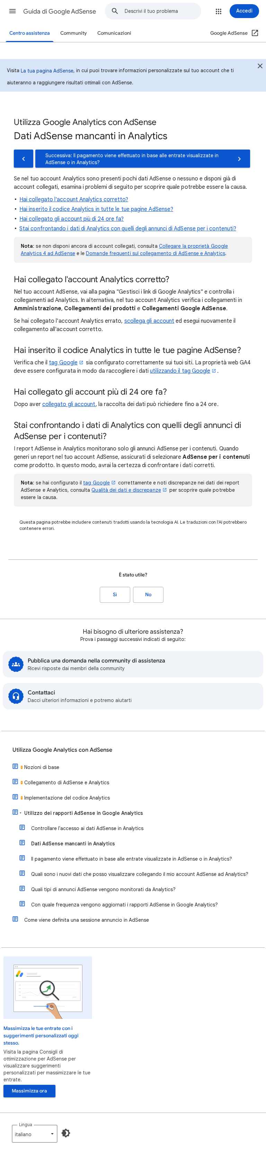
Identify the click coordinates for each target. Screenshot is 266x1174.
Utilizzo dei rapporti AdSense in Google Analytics (83, 813)
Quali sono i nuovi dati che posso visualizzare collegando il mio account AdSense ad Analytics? (139, 874)
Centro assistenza (29, 33)
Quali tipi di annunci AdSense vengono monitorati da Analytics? (103, 889)
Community (73, 33)
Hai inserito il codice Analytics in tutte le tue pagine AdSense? (96, 209)
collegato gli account (69, 404)
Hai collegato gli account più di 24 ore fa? (71, 219)
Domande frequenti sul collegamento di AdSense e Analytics (155, 253)
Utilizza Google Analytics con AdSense (62, 749)
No (148, 595)
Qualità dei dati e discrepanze (126, 490)
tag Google (63, 362)
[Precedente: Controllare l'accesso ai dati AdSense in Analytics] (23, 159)
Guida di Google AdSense (59, 11)
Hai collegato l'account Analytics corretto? (73, 199)
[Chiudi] (260, 67)
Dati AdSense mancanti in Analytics (73, 844)
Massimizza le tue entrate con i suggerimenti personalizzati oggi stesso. (41, 1035)
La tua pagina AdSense (47, 71)
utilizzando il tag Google (180, 371)
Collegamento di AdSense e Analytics (66, 782)
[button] (12, 11)
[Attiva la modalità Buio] (65, 1133)
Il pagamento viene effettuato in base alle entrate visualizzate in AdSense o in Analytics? (131, 859)
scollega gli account (149, 321)
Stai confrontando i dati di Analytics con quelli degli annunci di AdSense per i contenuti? (127, 228)
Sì (115, 595)
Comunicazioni (114, 33)
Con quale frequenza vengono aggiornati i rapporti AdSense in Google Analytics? (124, 905)
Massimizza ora (29, 1091)
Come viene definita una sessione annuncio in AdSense (86, 920)
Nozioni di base (41, 767)
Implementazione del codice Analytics (67, 798)
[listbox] (34, 1134)
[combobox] (163, 11)
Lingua (25, 1124)
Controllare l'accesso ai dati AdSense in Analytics (87, 828)
